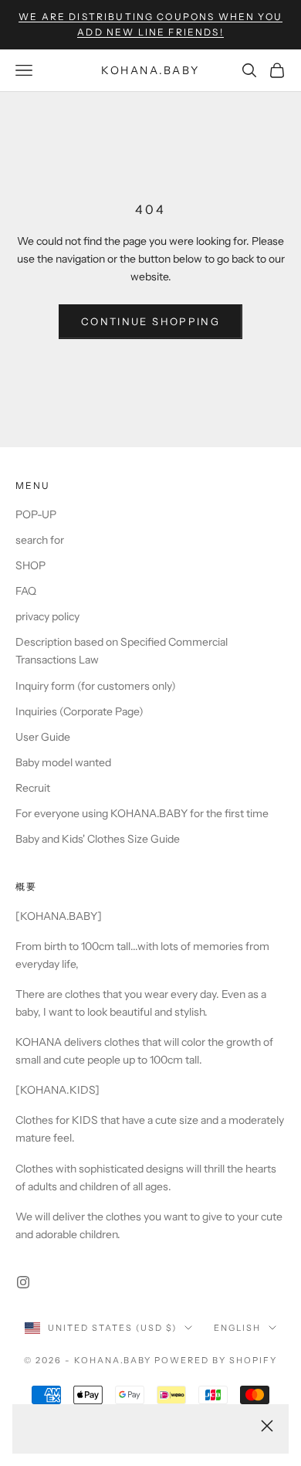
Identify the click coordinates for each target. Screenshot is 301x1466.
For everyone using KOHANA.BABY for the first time (142, 813)
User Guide (42, 737)
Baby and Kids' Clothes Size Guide (97, 839)
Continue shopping (150, 321)
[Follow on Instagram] (23, 1282)
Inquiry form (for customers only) (95, 686)
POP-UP (35, 514)
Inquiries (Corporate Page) (79, 711)
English (237, 1327)
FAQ (25, 591)
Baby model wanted (63, 762)
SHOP (30, 565)
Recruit (32, 788)
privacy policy (47, 616)
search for (39, 540)
